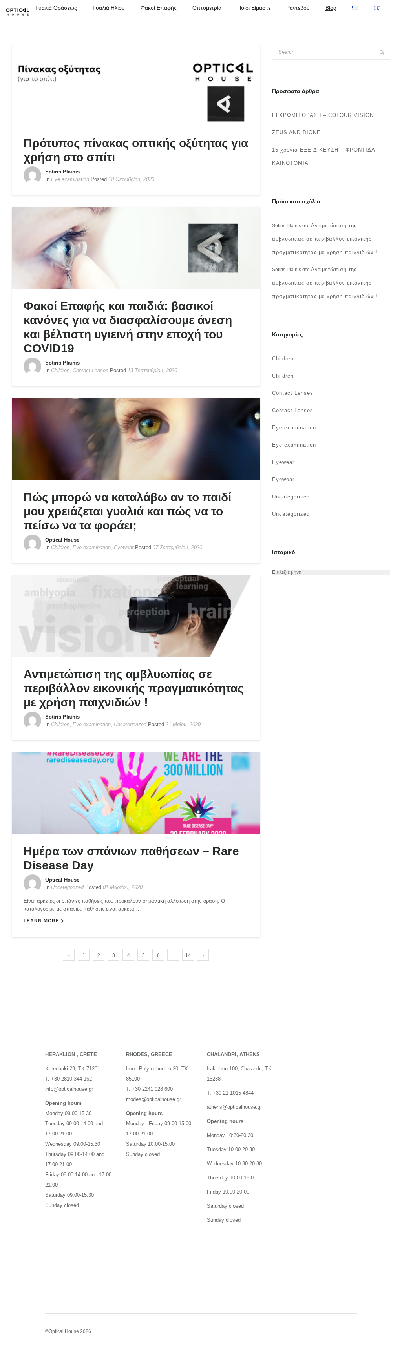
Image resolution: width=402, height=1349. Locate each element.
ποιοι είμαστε (253, 7)
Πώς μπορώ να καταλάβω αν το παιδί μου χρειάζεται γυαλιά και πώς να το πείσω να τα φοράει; (127, 511)
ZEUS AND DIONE (296, 132)
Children (60, 370)
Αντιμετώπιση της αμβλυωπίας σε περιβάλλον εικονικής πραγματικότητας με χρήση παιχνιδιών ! (134, 688)
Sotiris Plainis (62, 172)
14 (188, 955)
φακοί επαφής (159, 7)
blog (330, 7)
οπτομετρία (206, 7)
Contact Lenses (90, 370)
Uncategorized (130, 724)
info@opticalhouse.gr (69, 1089)
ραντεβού (298, 7)
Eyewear (123, 547)
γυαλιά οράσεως (56, 7)
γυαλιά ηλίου (109, 7)
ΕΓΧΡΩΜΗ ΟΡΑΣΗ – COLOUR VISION (323, 115)
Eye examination (70, 179)
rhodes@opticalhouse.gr (153, 1099)
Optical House (62, 540)
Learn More (41, 921)
